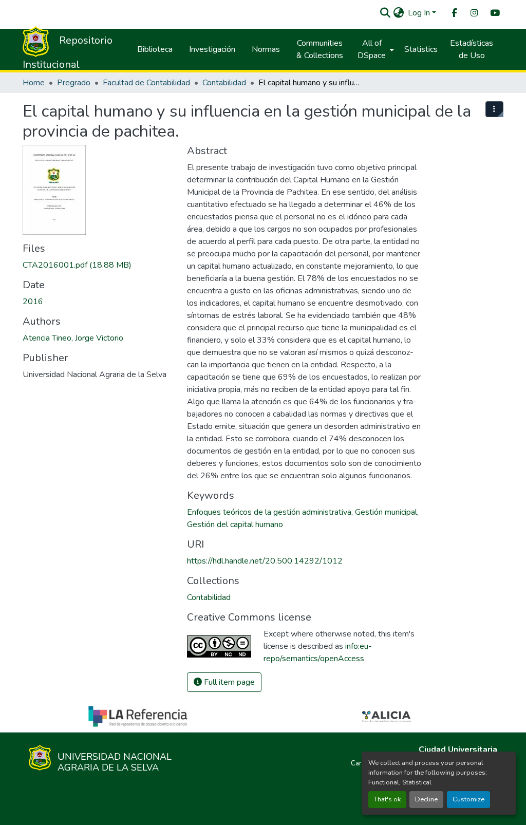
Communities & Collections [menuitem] (319, 49)
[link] (99, 265)
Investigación (212, 49)
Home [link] (34, 82)
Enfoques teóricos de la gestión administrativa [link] (269, 512)
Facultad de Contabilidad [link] (146, 82)
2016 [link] (33, 301)
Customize (468, 799)
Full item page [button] (228, 682)
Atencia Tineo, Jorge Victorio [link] (73, 338)
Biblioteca (155, 49)
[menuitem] (453, 13)
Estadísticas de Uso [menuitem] (471, 49)
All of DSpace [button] (372, 49)
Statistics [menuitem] (421, 49)
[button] (385, 13)
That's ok (387, 799)
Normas (266, 49)
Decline (426, 799)
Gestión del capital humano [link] (235, 524)
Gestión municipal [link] (386, 512)
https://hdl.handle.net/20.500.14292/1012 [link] (265, 561)
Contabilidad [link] (224, 82)
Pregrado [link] (73, 82)
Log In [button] (420, 12)
